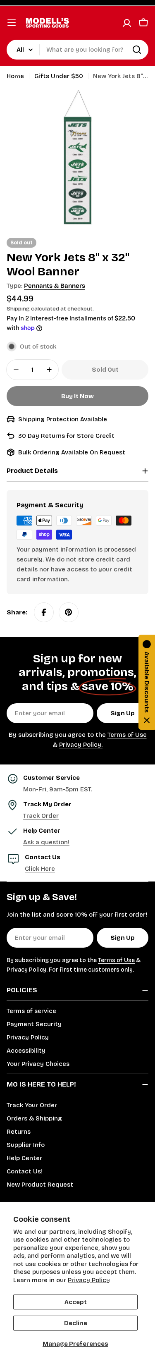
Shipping (18, 308)
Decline (75, 1323)
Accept (75, 1302)
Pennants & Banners (54, 285)
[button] (146, 682)
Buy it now (77, 396)
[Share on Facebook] (44, 612)
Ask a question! (46, 842)
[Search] (137, 50)
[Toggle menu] (12, 23)
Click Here (40, 868)
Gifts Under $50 (58, 76)
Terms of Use (127, 734)
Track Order (41, 815)
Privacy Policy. (81, 744)
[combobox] (77, 50)
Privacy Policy (89, 1280)
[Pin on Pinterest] (69, 612)
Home (15, 76)
